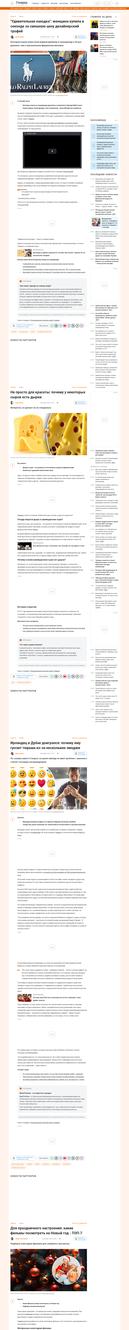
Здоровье (51, 8)
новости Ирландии (18, 1164)
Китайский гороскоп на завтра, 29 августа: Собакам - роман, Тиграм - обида (106, 128)
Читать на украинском (79, 16)
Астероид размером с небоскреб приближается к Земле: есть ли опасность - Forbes (53, 1079)
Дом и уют (88, 8)
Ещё (116, 17)
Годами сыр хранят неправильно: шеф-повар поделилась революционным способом (54, 628)
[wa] (52, 325)
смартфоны (56, 1164)
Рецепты (39, 8)
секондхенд (53, 113)
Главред (31, 119)
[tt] (73, 325)
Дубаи (37, 1164)
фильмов (29, 1314)
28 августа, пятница (98, 466)
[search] (117, 3)
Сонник (82, 8)
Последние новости (103, 174)
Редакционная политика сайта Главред (45, 320)
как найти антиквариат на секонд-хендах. (62, 123)
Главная (35, 3)
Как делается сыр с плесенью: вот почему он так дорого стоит (59, 546)
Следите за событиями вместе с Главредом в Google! (24, 325)
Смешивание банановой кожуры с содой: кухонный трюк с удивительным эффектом (106, 146)
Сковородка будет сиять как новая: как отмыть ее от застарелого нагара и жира (106, 166)
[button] (12, 3)
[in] (81, 325)
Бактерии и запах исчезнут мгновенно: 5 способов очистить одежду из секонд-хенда (54, 272)
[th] (56, 325)
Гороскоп (34, 8)
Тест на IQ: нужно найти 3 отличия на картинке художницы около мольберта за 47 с (107, 156)
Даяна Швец (19, 37)
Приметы (45, 8)
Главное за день (101, 17)
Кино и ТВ (66, 8)
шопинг (14, 331)
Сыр (19, 475)
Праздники (106, 8)
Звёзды (120, 8)
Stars (12, 8)
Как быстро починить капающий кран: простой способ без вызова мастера (106, 136)
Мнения (54, 3)
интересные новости (44, 331)
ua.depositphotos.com (62, 95)
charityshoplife (68, 172)
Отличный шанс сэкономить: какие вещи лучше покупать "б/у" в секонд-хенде (52, 269)
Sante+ (35, 529)
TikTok (33, 331)
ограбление (66, 1164)
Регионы (105, 30)
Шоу (71, 8)
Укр (97, 3)
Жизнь (100, 8)
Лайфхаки (76, 8)
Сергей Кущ (19, 403)
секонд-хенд (23, 331)
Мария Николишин (21, 1239)
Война (104, 42)
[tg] (60, 325)
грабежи (29, 1164)
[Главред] (21, 3)
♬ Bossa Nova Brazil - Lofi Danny (26, 198)
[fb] (69, 325)
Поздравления (59, 8)
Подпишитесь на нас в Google (81, 37)
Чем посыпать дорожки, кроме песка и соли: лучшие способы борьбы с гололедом (53, 1077)
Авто (124, 8)
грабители (45, 1164)
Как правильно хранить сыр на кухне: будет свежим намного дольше (48, 631)
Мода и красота (18, 8)
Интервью (64, 3)
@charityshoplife (22, 189)
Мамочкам (94, 8)
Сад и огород (113, 8)
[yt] (64, 325)
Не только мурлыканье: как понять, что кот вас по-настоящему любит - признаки (53, 1074)
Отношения (27, 8)
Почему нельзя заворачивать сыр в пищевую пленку (42, 625)
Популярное (75, 3)
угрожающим (36, 832)
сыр (13, 682)
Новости (45, 3)
